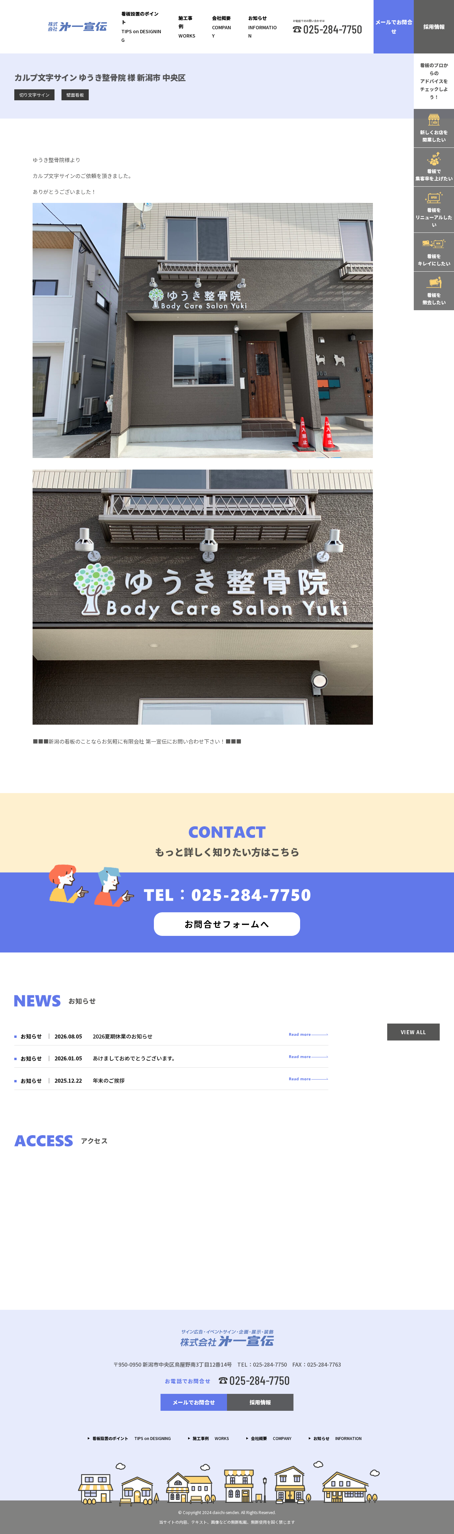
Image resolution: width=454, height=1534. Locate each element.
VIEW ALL (413, 1032)
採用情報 (434, 27)
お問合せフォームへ (227, 924)
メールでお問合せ (393, 27)
